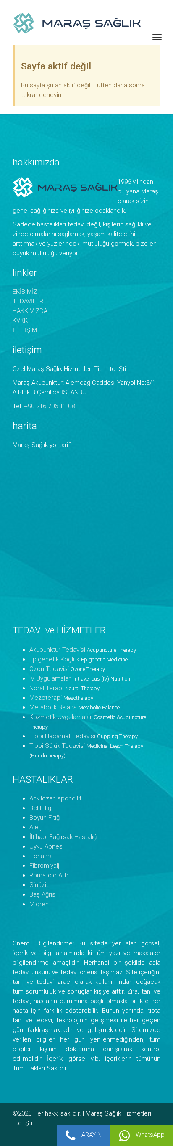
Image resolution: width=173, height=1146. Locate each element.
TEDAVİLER (28, 301)
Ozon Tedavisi (49, 669)
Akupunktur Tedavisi (57, 649)
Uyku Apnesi (46, 846)
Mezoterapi (45, 697)
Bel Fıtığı (40, 808)
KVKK (20, 320)
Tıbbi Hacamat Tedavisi (62, 736)
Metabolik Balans (53, 707)
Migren (39, 904)
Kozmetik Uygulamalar (60, 717)
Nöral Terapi (46, 688)
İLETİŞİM (25, 330)
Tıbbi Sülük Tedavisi (57, 746)
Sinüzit (38, 885)
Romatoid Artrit (50, 875)
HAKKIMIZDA (30, 311)
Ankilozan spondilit (55, 798)
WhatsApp (149, 1134)
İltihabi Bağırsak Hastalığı (63, 837)
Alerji (36, 827)
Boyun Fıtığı (45, 817)
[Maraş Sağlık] (93, 22)
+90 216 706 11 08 (49, 406)
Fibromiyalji (44, 865)
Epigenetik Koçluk (54, 659)
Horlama (41, 856)
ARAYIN (91, 1134)
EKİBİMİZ (25, 291)
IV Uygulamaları (50, 678)
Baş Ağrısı (43, 894)
